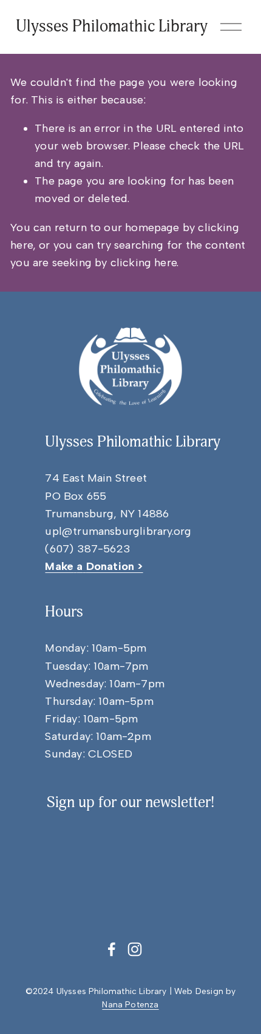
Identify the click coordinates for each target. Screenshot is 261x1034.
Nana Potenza (130, 1004)
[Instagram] (134, 949)
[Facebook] (111, 949)
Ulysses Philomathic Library (112, 26)
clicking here (143, 262)
